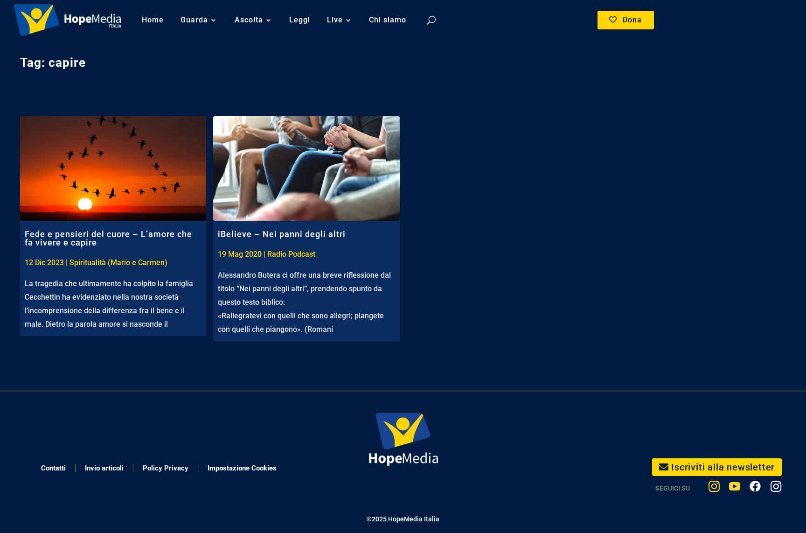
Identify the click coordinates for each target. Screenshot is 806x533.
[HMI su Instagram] (714, 488)
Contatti (53, 468)
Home (153, 19)
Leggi (299, 19)
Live (335, 19)
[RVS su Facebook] (755, 488)
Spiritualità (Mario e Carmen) (118, 262)
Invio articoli (104, 468)
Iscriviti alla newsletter (723, 467)
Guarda (194, 19)
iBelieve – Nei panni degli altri (282, 234)
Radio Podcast (291, 254)
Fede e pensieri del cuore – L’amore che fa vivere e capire (108, 238)
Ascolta (249, 19)
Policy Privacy (165, 468)
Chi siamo (387, 19)
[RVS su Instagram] (776, 488)
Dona (632, 19)
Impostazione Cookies (242, 468)
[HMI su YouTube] (734, 488)
